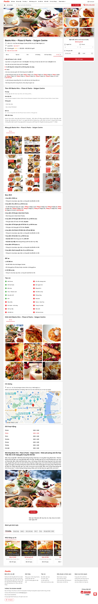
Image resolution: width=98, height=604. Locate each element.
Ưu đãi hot (40, 1)
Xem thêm (33, 512)
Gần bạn (13, 1)
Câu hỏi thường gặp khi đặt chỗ (31, 581)
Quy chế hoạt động (61, 578)
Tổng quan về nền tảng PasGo (32, 577)
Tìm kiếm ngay (44, 578)
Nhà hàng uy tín (33, 1)
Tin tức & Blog (53, 1)
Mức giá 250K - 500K (49, 531)
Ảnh (27, 54)
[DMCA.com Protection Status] (84, 594)
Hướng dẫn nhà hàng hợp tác (82, 578)
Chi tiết (58, 54)
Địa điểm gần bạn (45, 577)
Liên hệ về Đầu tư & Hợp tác (81, 582)
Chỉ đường (37, 54)
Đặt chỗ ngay (12, 561)
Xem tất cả (87, 32)
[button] (71, 12)
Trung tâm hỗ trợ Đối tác (81, 577)
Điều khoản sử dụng (62, 577)
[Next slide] (61, 22)
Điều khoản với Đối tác (62, 582)
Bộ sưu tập (18, 1)
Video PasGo (62, 1)
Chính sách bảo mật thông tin (64, 580)
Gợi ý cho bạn (29, 531)
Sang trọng (16, 531)
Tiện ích (17, 54)
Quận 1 (22, 531)
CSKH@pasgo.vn (23, 592)
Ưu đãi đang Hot (45, 580)
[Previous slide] (5, 22)
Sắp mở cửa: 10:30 (12, 50)
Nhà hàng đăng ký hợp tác (81, 580)
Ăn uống (25, 1)
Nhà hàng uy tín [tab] (10, 537)
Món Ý (35, 531)
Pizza (40, 531)
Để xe (7, 54)
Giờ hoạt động (47, 54)
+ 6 (51, 182)
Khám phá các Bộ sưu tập (47, 582)
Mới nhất (46, 1)
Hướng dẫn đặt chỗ (29, 578)
